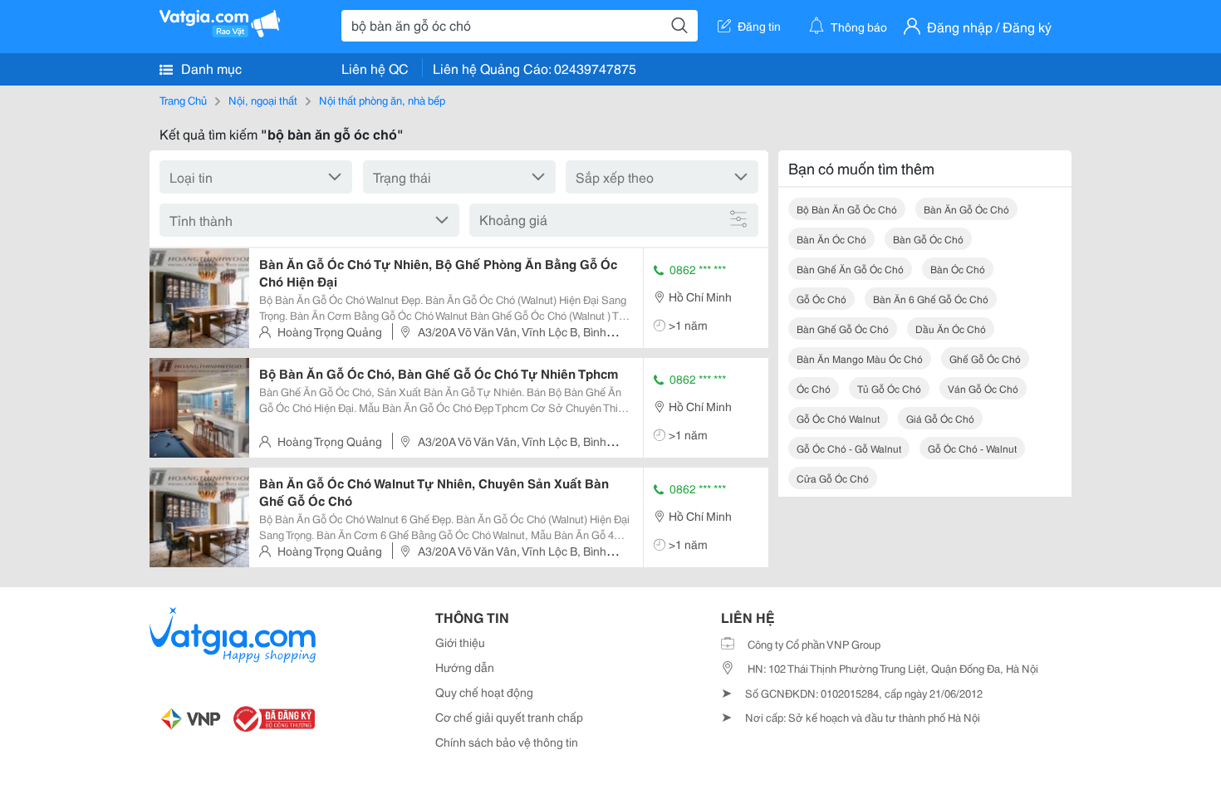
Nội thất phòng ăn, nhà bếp (382, 99)
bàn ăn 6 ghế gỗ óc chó (930, 299)
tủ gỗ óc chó (889, 388)
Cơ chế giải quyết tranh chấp (509, 716)
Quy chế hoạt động (484, 692)
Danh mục (210, 67)
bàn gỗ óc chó (928, 239)
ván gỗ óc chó (983, 388)
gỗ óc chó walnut (838, 418)
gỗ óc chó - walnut (972, 448)
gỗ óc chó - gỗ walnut (849, 448)
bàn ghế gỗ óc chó (843, 328)
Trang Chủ (183, 99)
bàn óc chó (957, 269)
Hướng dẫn (464, 667)
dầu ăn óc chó (950, 328)
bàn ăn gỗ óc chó (966, 209)
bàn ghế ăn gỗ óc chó (850, 269)
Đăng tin (759, 25)
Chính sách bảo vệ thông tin (506, 741)
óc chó (814, 388)
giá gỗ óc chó (940, 418)
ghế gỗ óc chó (985, 358)
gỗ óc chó (821, 299)
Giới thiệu (460, 642)
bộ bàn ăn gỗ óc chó (847, 209)
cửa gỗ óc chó (833, 478)
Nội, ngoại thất (262, 99)
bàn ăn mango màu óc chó (860, 358)
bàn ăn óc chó (831, 239)
